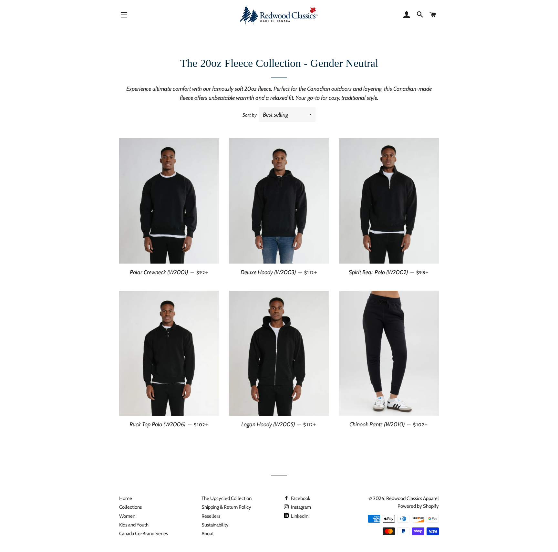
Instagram (300, 507)
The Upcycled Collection (227, 498)
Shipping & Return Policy (226, 507)
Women (127, 516)
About (208, 533)
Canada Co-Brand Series (143, 533)
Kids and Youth (134, 525)
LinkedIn (299, 516)
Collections (130, 507)
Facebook (300, 498)
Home (125, 498)
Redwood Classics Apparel (412, 498)
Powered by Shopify (418, 506)
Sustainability (215, 525)
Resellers (211, 516)
